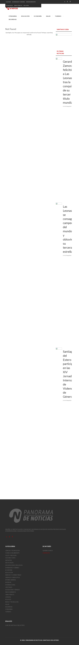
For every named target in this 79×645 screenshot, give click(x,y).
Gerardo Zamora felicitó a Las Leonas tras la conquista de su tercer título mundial (69, 82)
